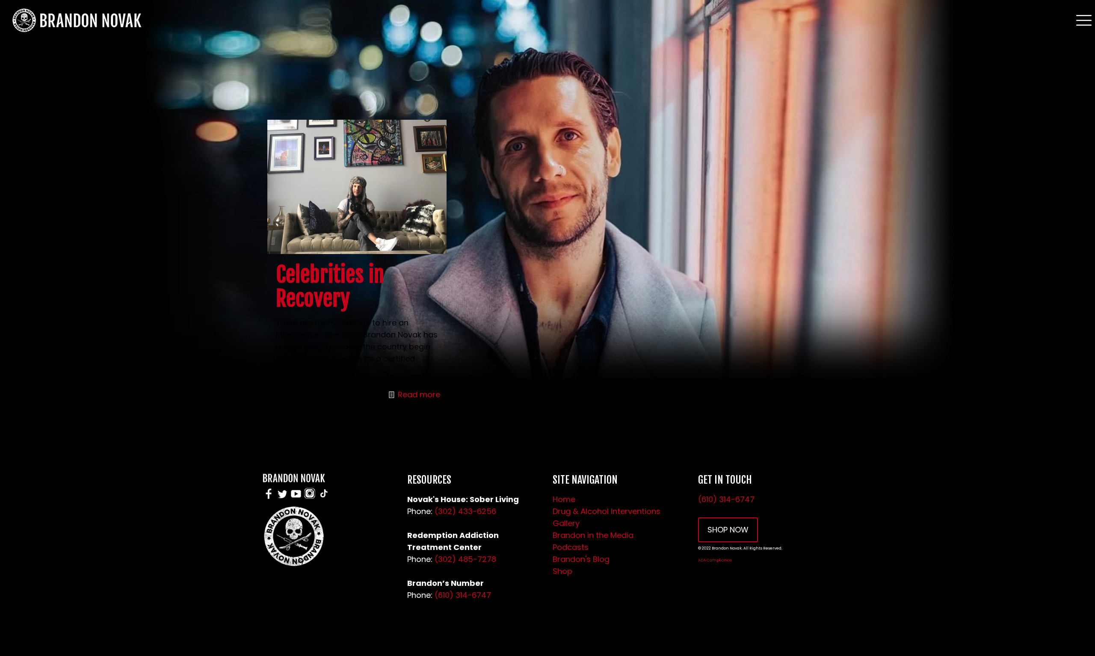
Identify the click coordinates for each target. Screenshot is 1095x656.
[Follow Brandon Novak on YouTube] (296, 498)
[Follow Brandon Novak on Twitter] (282, 498)
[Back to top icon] (1054, 638)
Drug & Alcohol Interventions (606, 511)
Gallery (566, 523)
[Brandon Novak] (75, 19)
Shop (562, 571)
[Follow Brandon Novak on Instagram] (310, 498)
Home (564, 499)
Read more (419, 394)
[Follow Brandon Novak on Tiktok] (324, 498)
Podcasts (571, 547)
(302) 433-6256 (465, 511)
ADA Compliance (715, 560)
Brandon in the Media (593, 535)
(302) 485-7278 (465, 559)
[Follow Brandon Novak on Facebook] (268, 498)
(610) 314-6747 (463, 595)
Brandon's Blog (581, 559)
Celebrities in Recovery (330, 286)
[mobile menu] (1083, 19)
